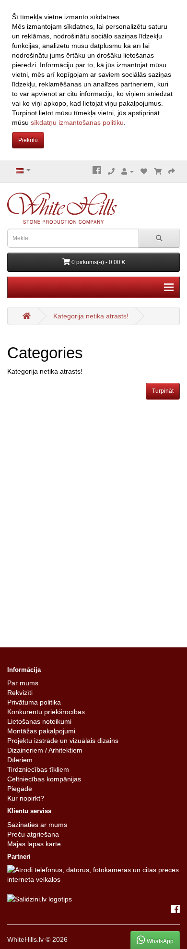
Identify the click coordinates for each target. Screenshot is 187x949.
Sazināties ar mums (37, 824)
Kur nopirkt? (25, 798)
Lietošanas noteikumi (39, 721)
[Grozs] (158, 171)
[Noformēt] (171, 171)
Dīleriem (20, 760)
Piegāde (19, 788)
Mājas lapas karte (34, 844)
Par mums (22, 683)
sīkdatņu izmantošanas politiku (77, 122)
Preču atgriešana (33, 834)
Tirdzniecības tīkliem (38, 769)
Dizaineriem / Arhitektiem (44, 750)
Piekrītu (28, 140)
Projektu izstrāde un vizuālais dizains (62, 740)
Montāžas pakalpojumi (41, 731)
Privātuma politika (34, 702)
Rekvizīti (20, 692)
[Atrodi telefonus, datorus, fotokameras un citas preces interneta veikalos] (93, 874)
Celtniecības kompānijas (44, 779)
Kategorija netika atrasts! (91, 316)
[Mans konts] (127, 171)
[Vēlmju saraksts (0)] (143, 171)
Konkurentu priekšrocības (46, 712)
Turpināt (163, 391)
